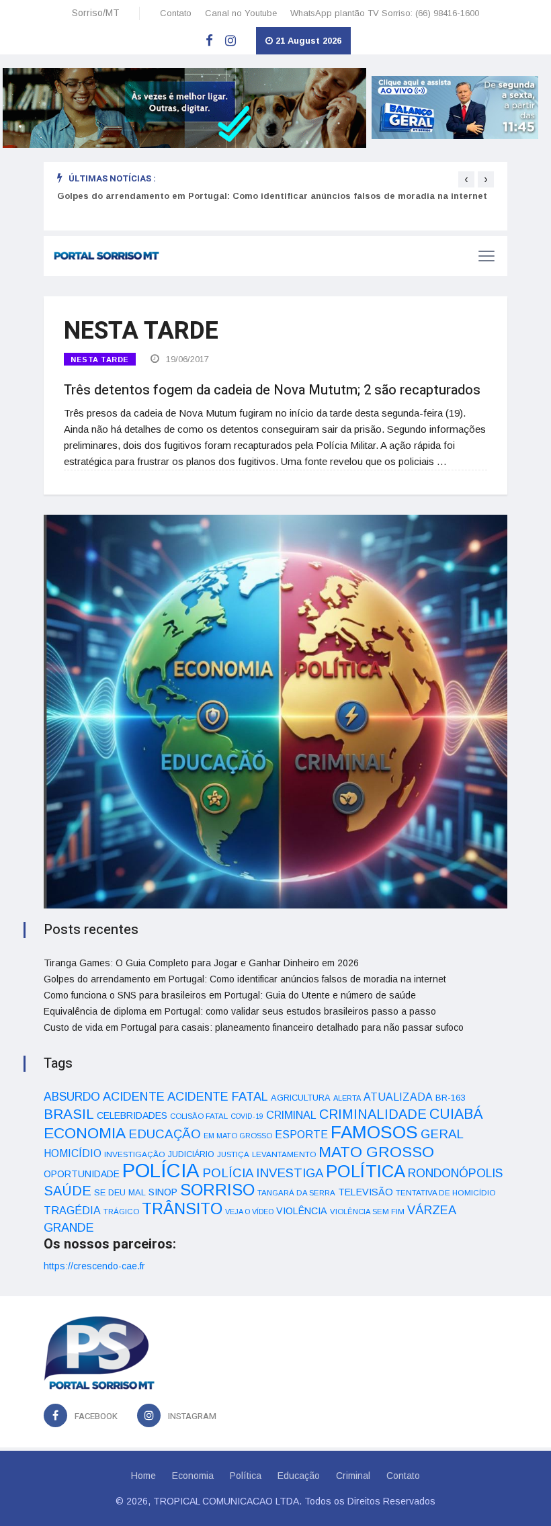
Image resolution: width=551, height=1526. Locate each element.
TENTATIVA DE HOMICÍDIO (446, 1192)
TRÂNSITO (182, 1208)
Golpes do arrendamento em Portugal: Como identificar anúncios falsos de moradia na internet (272, 196)
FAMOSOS (374, 1132)
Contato (176, 13)
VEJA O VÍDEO (249, 1211)
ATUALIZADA (398, 1097)
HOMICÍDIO (72, 1153)
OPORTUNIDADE (82, 1174)
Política (245, 1475)
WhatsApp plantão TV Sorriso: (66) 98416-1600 (384, 13)
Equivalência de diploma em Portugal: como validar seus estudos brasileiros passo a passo (240, 1011)
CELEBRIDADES (132, 1115)
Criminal (353, 1475)
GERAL (442, 1134)
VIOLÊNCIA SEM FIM (367, 1211)
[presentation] (466, 179)
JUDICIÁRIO (191, 1154)
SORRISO (217, 1190)
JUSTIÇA (233, 1154)
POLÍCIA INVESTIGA (262, 1173)
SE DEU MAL (120, 1192)
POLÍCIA (161, 1170)
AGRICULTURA (301, 1098)
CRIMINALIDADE (373, 1114)
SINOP (163, 1192)
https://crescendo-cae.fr (94, 1266)
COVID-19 (246, 1116)
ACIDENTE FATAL (217, 1096)
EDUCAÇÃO (164, 1134)
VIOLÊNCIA (301, 1210)
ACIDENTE (134, 1096)
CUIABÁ (456, 1114)
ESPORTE (301, 1134)
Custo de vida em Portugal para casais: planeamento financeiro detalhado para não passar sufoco (254, 1027)
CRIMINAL (291, 1115)
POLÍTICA (365, 1171)
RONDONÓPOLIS (455, 1173)
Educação (299, 1475)
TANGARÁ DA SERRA (296, 1193)
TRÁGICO (121, 1211)
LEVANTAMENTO (284, 1154)
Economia (193, 1475)
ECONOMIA (85, 1133)
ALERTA (347, 1098)
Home (143, 1475)
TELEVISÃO (365, 1192)
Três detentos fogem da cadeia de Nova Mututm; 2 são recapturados (272, 390)
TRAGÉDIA (72, 1210)
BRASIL (69, 1113)
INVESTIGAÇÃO (134, 1154)
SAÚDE (67, 1190)
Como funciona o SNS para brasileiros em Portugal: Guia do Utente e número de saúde (230, 995)
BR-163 (450, 1098)
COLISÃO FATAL (199, 1116)
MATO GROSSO (376, 1151)
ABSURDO (72, 1096)
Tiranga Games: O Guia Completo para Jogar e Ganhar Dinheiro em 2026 (201, 963)
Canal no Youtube (241, 13)
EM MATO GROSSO (238, 1136)
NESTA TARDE (100, 359)
